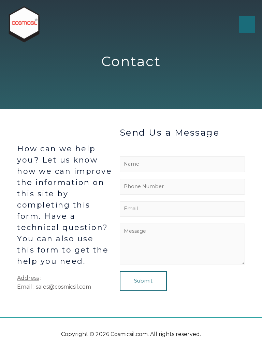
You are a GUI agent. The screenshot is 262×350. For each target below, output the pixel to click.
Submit (143, 281)
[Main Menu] (247, 24)
